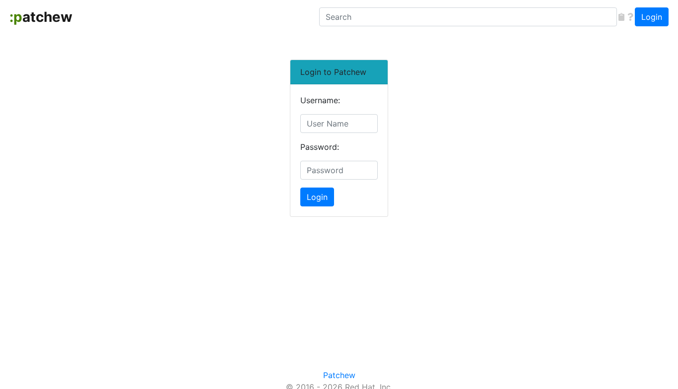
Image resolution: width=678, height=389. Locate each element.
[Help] (630, 17)
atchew (40, 16)
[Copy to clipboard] (621, 17)
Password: (319, 147)
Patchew (339, 375)
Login (651, 17)
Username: (320, 100)
